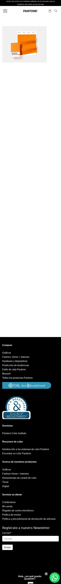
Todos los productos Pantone (17, 378)
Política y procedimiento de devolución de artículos (29, 519)
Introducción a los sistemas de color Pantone (25, 449)
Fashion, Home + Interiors (15, 357)
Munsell (6, 373)
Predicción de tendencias (15, 365)
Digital (5, 486)
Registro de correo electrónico (18, 510)
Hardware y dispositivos (14, 361)
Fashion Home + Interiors (15, 473)
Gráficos (6, 353)
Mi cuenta (7, 506)
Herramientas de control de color (19, 478)
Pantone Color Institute (14, 433)
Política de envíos (11, 514)
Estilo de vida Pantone (14, 369)
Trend (5, 482)
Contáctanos (9, 502)
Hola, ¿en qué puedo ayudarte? (29, 577)
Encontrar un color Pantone (16, 453)
